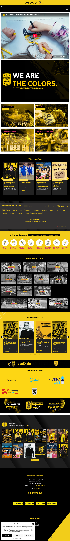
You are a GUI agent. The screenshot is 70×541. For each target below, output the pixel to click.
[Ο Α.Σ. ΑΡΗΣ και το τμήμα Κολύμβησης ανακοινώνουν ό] (40, 436)
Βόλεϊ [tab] (8, 210)
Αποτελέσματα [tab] (37, 206)
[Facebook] (26, 3)
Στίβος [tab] (51, 210)
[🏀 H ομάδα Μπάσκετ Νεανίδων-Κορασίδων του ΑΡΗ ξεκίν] (52, 450)
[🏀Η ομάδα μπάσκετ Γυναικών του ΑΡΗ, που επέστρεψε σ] (18, 450)
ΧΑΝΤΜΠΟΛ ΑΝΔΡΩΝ (56, 248)
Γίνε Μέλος (40, 107)
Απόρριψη (18, 535)
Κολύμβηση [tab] (44, 210)
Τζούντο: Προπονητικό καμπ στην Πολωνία (9, 183)
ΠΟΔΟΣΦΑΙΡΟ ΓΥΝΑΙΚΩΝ (48, 248)
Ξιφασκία (14, 303)
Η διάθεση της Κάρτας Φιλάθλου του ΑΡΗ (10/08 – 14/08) (59, 342)
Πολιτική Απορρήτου (17, 538)
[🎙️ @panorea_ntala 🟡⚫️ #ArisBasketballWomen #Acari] (52, 436)
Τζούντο (9, 179)
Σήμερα (45, 206)
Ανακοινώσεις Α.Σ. (56, 179)
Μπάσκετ (22, 179)
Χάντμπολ (8, 279)
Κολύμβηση (24, 279)
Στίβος (58, 279)
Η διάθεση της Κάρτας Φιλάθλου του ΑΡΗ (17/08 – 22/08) (27, 342)
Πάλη (25, 291)
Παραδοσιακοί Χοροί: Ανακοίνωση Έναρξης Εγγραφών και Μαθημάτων (42, 184)
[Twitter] (31, 3)
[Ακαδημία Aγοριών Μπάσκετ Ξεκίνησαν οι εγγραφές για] (7, 436)
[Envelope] (36, 3)
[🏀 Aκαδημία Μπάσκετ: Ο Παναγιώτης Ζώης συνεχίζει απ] (29, 436)
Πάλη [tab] (57, 210)
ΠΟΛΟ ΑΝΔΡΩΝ (29, 248)
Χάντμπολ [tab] (27, 210)
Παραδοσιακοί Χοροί (41, 179)
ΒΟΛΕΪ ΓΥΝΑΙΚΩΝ (13, 248)
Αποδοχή (7, 535)
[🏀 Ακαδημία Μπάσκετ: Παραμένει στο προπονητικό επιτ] (18, 436)
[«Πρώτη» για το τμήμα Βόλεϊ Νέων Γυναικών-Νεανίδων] (63, 436)
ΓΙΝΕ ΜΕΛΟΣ (42, 3)
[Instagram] (28, 3)
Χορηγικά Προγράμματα (45, 131)
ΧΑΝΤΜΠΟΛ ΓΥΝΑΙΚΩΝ (65, 248)
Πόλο (41, 279)
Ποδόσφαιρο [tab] (36, 210)
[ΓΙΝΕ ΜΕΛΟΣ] (40, 2)
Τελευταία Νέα (35, 159)
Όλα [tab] (4, 210)
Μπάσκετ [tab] (15, 210)
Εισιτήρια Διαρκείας (9, 131)
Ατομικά (5, 179)
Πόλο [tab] (21, 210)
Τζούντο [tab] (63, 210)
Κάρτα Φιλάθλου (8, 107)
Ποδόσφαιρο (11, 267)
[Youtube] (33, 3)
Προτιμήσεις (29, 535)
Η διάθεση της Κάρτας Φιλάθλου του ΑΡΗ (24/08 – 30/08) (59, 184)
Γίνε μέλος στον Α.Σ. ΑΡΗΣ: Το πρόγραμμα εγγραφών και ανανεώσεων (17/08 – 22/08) (43, 342)
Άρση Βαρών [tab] (20, 213)
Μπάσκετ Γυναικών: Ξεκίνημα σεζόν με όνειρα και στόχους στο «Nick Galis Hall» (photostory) (27, 184)
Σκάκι (37, 303)
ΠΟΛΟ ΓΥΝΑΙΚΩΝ (39, 248)
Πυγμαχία (8, 291)
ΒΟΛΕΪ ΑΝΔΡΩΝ (4, 248)
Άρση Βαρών (58, 303)
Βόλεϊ (34, 267)
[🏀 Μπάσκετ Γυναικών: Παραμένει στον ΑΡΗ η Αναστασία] (63, 450)
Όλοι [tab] (25, 206)
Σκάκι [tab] (27, 213)
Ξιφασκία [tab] (12, 213)
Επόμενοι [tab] (30, 206)
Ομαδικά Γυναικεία (28, 179)
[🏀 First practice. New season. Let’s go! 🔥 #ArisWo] (7, 450)
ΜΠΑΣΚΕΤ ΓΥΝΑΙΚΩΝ (22, 248)
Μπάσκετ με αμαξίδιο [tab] (36, 213)
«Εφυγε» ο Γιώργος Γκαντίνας (8, 341)
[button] (33, 524)
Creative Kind (66, 537)
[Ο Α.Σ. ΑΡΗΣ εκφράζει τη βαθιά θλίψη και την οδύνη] (40, 450)
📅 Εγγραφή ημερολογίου (62, 226)
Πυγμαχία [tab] (5, 213)
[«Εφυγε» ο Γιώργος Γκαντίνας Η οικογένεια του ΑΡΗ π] (29, 450)
